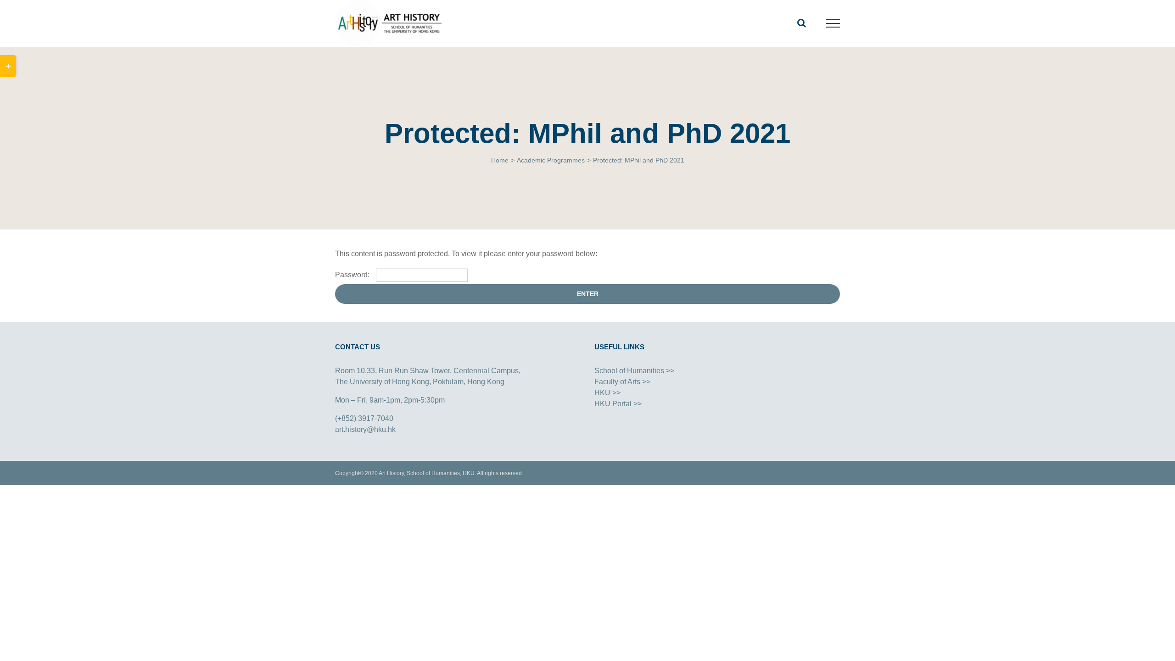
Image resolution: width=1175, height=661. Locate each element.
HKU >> (607, 393)
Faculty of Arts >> (622, 382)
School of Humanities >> (634, 371)
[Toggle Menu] (833, 23)
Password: (353, 275)
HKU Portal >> (618, 404)
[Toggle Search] (801, 23)
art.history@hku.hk (365, 429)
